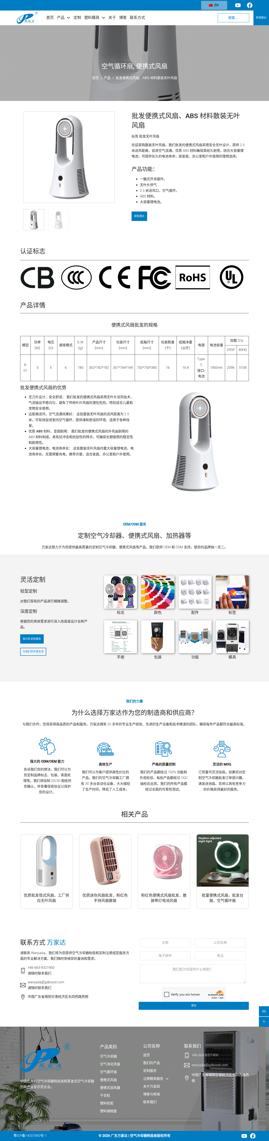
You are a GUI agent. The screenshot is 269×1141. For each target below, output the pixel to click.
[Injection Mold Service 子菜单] (167, 1078)
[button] (109, 160)
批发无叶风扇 (149, 136)
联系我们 (150, 1102)
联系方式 (137, 18)
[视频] (244, 1136)
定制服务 (150, 1070)
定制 (77, 18)
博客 (123, 18)
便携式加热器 (110, 1087)
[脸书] (253, 1136)
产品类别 (108, 1047)
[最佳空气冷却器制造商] (27, 18)
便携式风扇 (151, 66)
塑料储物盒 (108, 1111)
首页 (50, 18)
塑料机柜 (106, 1103)
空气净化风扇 (110, 1064)
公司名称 (151, 1046)
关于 (112, 18)
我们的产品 (151, 1063)
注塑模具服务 (153, 1078)
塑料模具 (91, 18)
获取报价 (261, 18)
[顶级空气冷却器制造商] (45, 1057)
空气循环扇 (117, 66)
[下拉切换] (68, 18)
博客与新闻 (151, 1094)
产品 (61, 18)
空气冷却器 (108, 1056)
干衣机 (105, 1095)
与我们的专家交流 (33, 651)
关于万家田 (151, 1086)
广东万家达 (119, 1135)
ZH (216, 5)
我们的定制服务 (32, 639)
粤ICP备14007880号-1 (30, 1135)
